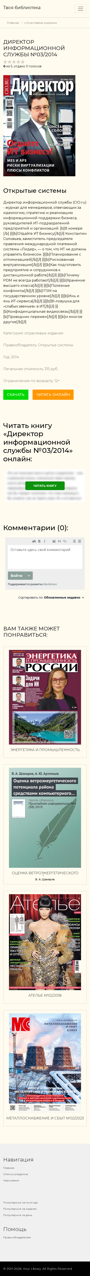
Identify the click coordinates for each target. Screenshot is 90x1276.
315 (47, 369)
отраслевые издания (40, 23)
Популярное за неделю (20, 1208)
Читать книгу (45, 485)
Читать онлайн (53, 395)
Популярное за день (17, 1215)
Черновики (11, 1180)
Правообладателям (17, 1237)
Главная (13, 23)
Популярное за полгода (20, 1202)
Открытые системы (34, 190)
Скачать (16, 395)
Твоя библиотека (22, 7)
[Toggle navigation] (80, 8)
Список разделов (15, 1174)
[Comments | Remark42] (45, 569)
